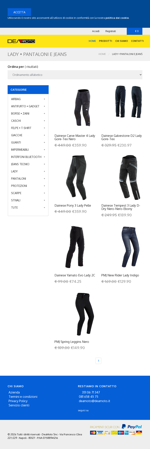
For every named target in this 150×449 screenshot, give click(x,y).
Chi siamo (121, 40)
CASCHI (16, 120)
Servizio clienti (19, 405)
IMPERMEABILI (20, 149)
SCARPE (16, 193)
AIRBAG (16, 99)
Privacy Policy (18, 401)
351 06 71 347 (90, 392)
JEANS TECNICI (20, 164)
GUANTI (16, 142)
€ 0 (137, 31)
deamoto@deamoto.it (94, 401)
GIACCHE (16, 135)
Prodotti (105, 40)
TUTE (14, 207)
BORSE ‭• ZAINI (20, 113)
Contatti (137, 40)
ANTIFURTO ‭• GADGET (25, 106)
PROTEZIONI (19, 185)
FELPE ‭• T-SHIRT (21, 128)
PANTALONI (18, 178)
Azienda (14, 392)
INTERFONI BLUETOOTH (26, 157)
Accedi (95, 31)
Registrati (110, 31)
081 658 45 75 (88, 397)
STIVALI (15, 200)
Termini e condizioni (23, 397)
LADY (14, 171)
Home (92, 40)
